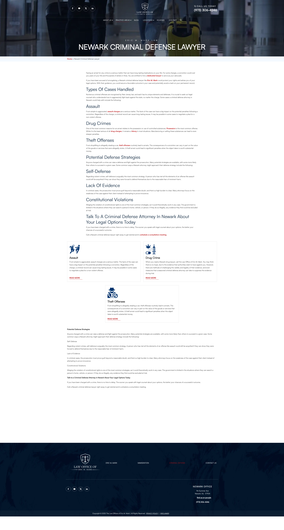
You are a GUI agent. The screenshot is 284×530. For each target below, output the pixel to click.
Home (69, 59)
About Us (107, 20)
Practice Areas (123, 20)
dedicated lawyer (154, 76)
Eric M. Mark (152, 80)
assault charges (113, 111)
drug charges (116, 131)
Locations (147, 20)
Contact (173, 20)
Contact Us (211, 463)
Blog (136, 20)
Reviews (160, 20)
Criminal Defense (177, 463)
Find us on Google (204, 497)
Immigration (143, 463)
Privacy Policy (152, 513)
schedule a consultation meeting (153, 235)
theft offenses (124, 145)
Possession (171, 128)
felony (134, 131)
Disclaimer (164, 513)
